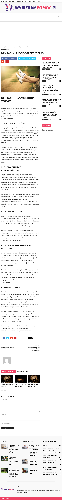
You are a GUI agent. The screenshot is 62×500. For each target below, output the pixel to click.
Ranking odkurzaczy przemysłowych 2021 (34, 471)
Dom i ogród (9, 14)
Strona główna (21, 1)
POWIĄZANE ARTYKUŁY (8, 371)
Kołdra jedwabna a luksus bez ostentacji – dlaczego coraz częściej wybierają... (14, 448)
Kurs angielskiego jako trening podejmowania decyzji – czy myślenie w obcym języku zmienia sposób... (49, 114)
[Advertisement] (31, 33)
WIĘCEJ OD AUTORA (22, 371)
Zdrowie (8, 18)
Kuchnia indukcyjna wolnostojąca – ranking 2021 (34, 462)
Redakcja (6, 55)
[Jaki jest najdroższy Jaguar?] (7, 379)
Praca (39, 14)
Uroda (48, 14)
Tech (44, 14)
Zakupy (53, 14)
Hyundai (44, 445)
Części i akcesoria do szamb (50, 460)
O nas (29, 1)
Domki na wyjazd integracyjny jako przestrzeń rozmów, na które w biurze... (14, 472)
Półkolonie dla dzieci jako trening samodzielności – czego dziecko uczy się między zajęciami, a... (50, 76)
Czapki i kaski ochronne (49, 472)
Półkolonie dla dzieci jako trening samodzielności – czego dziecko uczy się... (14, 460)
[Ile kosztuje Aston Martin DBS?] (21, 379)
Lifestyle (26, 14)
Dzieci (15, 14)
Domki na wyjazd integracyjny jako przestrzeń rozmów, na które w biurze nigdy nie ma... (50, 89)
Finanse (20, 14)
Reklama (34, 1)
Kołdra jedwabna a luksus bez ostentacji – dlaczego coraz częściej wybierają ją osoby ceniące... (51, 65)
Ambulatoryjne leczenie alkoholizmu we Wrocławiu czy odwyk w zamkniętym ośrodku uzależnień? (34, 450)
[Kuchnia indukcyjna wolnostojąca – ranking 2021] (25, 461)
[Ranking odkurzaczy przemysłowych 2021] (25, 470)
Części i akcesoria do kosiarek (51, 448)
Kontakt (40, 1)
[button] (59, 17)
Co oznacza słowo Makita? (7, 348)
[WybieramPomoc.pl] (31, 7)
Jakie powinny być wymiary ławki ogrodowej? (34, 348)
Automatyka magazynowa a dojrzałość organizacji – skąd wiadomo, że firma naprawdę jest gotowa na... (51, 101)
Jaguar (7, 49)
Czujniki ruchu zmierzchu (49, 474)
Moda (31, 14)
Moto (35, 14)
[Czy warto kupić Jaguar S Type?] (34, 379)
